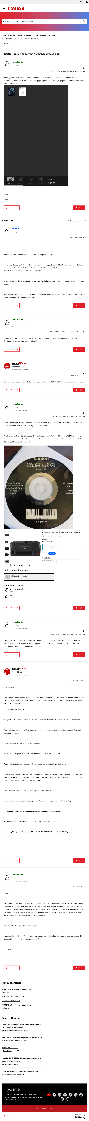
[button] (75, 543)
